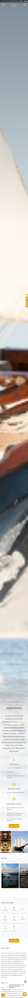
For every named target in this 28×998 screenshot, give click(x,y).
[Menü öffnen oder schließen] (24, 4)
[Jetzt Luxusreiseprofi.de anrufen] (3, 4)
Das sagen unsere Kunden (13, 1)
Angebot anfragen (14, 826)
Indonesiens (22, 721)
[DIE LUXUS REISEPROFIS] (14, 4)
